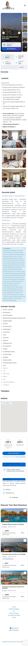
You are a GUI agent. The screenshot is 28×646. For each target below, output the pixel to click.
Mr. (14, 611)
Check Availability (14, 453)
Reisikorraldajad (14, 609)
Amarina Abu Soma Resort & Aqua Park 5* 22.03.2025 (13, 587)
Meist (14, 607)
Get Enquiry (15, 497)
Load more (21, 67)
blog (14, 617)
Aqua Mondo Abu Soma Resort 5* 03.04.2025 (14, 554)
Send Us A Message (20, 456)
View (23, 532)
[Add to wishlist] (25, 510)
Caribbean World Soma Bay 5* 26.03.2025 (13, 524)
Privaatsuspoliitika (14, 615)
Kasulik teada (14, 613)
